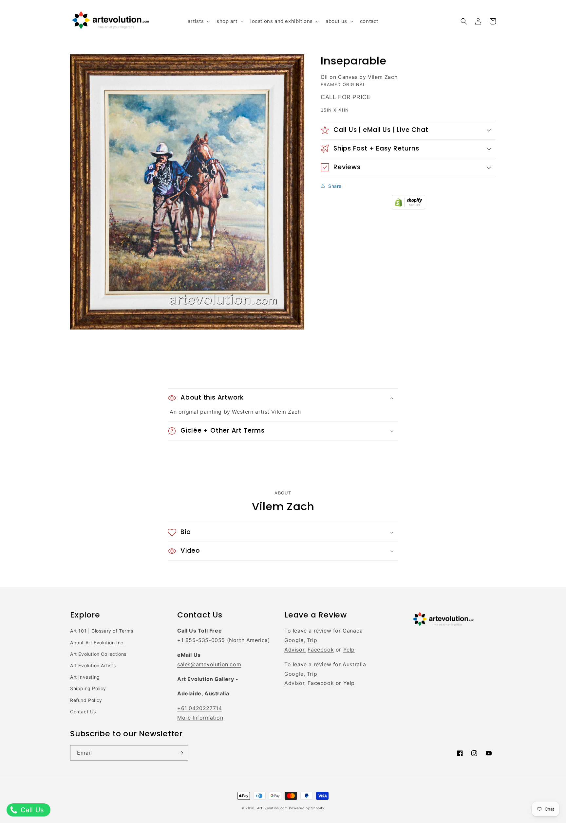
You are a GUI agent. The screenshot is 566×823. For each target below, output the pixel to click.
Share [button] (335, 185)
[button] (198, 21)
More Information (200, 717)
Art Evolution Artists (93, 665)
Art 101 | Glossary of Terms (101, 631)
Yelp (349, 649)
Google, (294, 640)
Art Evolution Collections (98, 654)
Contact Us (83, 711)
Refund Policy (86, 700)
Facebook (321, 649)
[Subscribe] (180, 752)
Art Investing (85, 677)
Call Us (31, 810)
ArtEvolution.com (272, 808)
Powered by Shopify (307, 808)
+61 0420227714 (199, 708)
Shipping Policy (88, 688)
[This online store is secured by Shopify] (408, 207)
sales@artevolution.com (209, 664)
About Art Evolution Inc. (97, 642)
